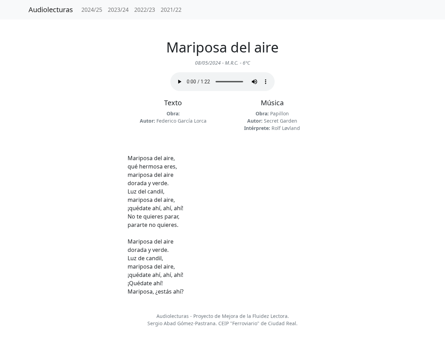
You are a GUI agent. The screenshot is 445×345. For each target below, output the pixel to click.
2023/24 (118, 10)
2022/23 (144, 10)
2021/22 (171, 10)
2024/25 (91, 10)
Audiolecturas (51, 9)
